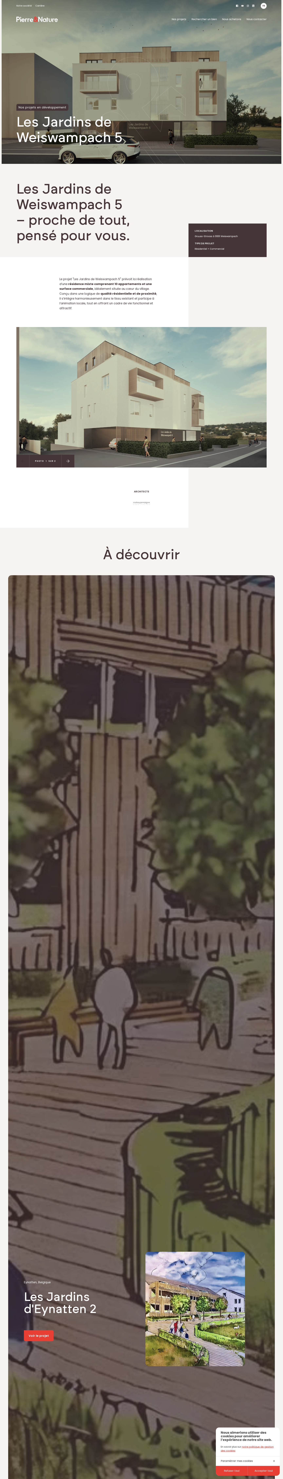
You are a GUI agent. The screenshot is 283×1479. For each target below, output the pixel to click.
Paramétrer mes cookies (237, 1461)
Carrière (40, 5)
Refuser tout (232, 1471)
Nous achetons (231, 19)
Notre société (24, 5)
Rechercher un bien (204, 19)
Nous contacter (256, 19)
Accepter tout (264, 1471)
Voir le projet (39, 1336)
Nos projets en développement (42, 107)
